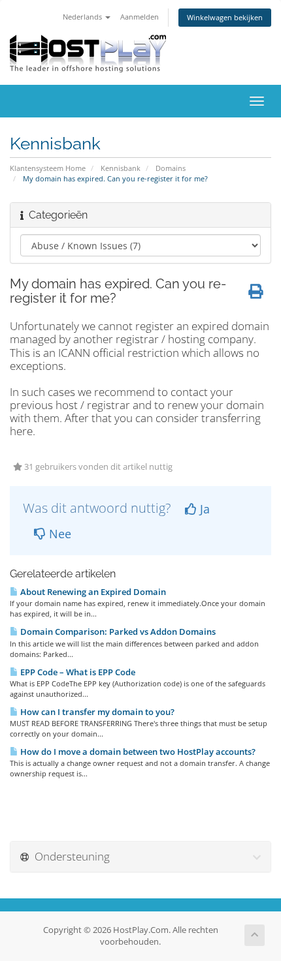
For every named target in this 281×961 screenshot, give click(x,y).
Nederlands (83, 17)
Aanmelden (139, 17)
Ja (203, 509)
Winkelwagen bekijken (225, 17)
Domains (171, 168)
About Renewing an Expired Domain (92, 592)
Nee (58, 534)
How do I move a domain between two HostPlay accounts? (137, 751)
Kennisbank (120, 168)
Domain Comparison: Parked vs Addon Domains (117, 631)
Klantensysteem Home (48, 168)
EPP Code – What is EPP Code (76, 672)
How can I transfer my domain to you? (96, 712)
